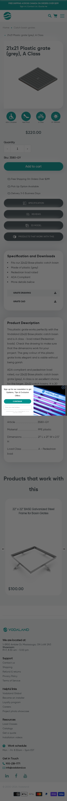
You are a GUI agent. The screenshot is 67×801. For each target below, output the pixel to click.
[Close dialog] (63, 387)
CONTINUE (17, 401)
